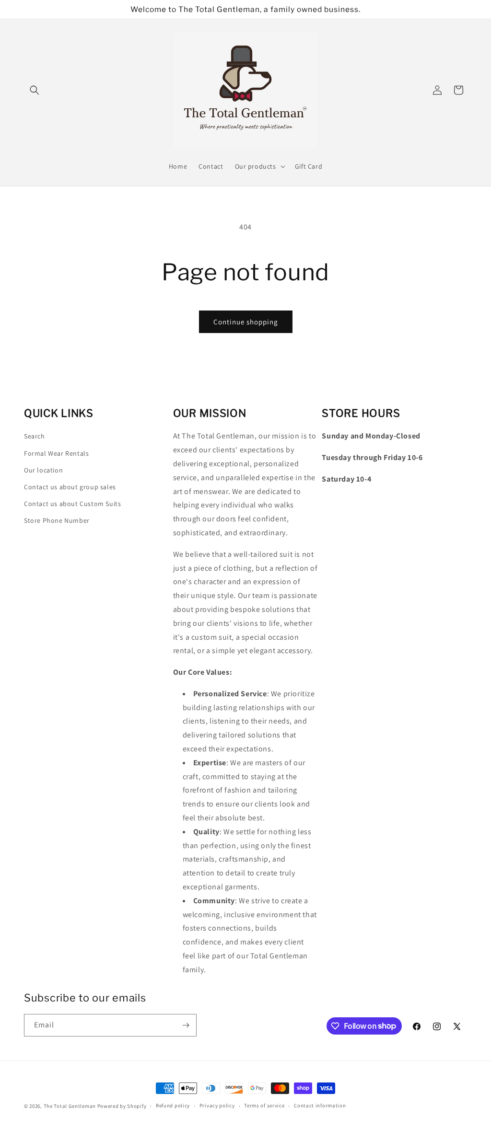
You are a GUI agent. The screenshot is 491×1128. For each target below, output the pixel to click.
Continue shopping (245, 321)
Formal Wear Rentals (56, 453)
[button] (34, 90)
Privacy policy (217, 1105)
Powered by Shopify (122, 1106)
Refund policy (173, 1105)
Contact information (320, 1105)
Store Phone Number (57, 520)
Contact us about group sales (70, 487)
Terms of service (264, 1105)
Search (34, 436)
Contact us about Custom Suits (72, 503)
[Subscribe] (185, 1025)
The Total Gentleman (70, 1106)
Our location (43, 470)
